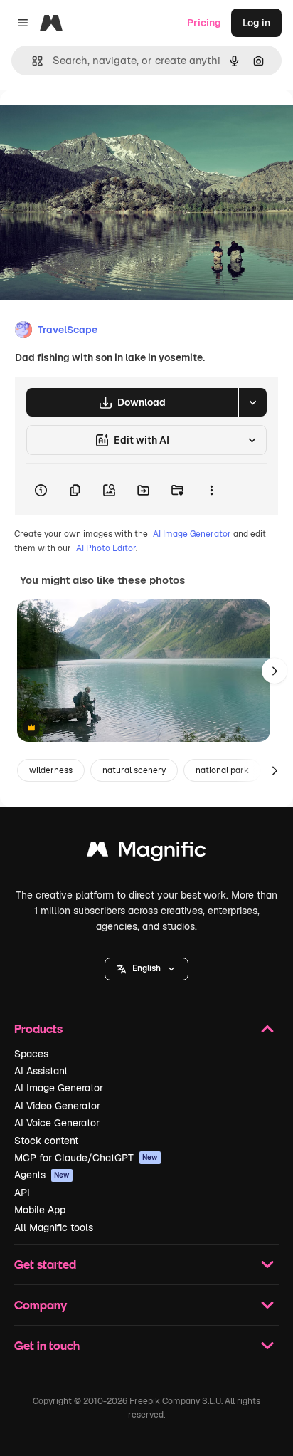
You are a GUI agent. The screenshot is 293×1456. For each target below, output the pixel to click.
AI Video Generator (57, 1105)
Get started (45, 1264)
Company (40, 1304)
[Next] (274, 670)
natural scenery (134, 770)
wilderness (51, 770)
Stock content (46, 1140)
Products (38, 1028)
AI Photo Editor (106, 548)
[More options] (211, 490)
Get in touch (47, 1345)
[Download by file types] (252, 402)
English (146, 968)
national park (222, 770)
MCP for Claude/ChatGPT (86, 1157)
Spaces (31, 1053)
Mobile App (39, 1209)
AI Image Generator (192, 534)
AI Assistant (41, 1070)
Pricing (204, 22)
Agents (42, 1174)
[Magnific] (146, 853)
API (22, 1192)
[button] (146, 969)
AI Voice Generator (57, 1122)
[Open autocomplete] (31, 61)
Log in (256, 22)
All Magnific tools (53, 1227)
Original (91, 122)
